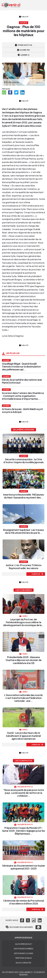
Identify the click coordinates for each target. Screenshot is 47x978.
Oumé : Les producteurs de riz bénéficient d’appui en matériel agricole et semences (23, 735)
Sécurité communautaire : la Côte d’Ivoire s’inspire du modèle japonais (23, 461)
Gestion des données (23, 949)
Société (6, 360)
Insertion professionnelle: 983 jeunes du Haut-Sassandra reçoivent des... (23, 496)
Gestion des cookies (23, 953)
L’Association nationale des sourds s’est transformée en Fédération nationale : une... (23, 698)
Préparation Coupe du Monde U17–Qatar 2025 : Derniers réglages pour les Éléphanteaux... (23, 830)
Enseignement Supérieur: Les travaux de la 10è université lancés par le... (23, 531)
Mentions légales (23, 958)
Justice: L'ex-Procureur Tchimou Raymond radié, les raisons (23, 566)
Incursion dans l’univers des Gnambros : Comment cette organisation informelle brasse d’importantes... (23, 396)
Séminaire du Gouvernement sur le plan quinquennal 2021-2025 (23, 867)
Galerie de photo (25, 787)
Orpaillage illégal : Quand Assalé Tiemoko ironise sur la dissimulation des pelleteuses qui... (21, 366)
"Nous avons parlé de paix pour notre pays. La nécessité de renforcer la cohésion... (23, 792)
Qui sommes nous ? (23, 944)
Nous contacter (23, 963)
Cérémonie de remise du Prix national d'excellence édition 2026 (23, 902)
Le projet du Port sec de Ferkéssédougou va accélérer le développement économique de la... (23, 622)
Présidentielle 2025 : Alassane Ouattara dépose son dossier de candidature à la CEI (24, 660)
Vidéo (25, 616)
